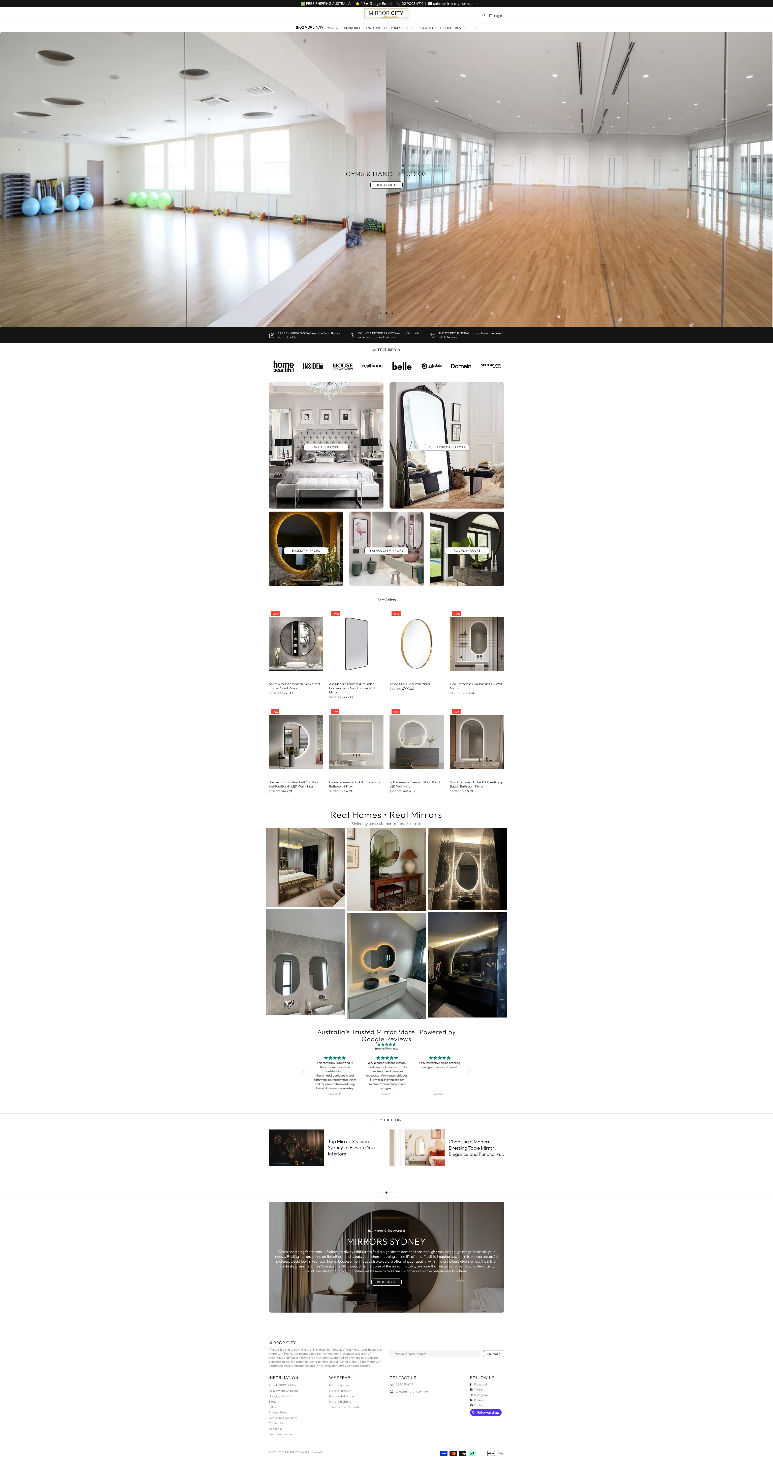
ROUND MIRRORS (467, 550)
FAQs (272, 1407)
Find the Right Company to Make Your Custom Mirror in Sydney (353, 1147)
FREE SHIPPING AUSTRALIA (328, 3)
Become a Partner (281, 1434)
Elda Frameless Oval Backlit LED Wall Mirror (476, 686)
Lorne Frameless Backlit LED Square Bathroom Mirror (354, 784)
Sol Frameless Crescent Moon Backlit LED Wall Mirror (415, 784)
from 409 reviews (386, 1048)
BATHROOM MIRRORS (386, 550)
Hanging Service (279, 1396)
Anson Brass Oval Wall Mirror (410, 684)
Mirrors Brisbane (340, 1401)
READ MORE (386, 1282)
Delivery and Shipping (283, 1391)
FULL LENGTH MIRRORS (447, 447)
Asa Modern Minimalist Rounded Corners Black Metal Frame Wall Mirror (352, 688)
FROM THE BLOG (386, 1120)
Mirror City (386, 15)
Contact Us (276, 1423)
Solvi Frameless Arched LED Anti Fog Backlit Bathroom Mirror (476, 784)
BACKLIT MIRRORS (306, 550)
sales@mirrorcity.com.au (452, 3)
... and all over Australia (344, 1407)
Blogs (272, 1401)
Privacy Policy (278, 1412)
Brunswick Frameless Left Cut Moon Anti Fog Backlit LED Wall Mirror (294, 784)
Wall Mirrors (326, 447)
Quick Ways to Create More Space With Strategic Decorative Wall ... (476, 1153)
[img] (386, 1044)
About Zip (275, 1429)
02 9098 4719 (412, 3)
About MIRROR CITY (283, 1385)
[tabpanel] (386, 179)
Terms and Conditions (283, 1418)
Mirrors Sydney (339, 1385)
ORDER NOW (387, 191)
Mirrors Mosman (340, 1391)
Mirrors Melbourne (341, 1396)
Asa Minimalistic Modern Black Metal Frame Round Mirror (294, 686)
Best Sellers (386, 599)
